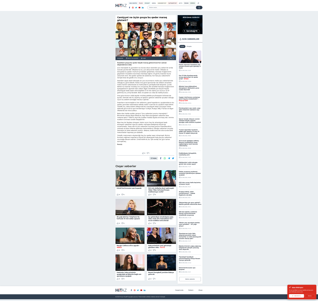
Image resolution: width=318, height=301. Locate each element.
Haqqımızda (179, 290)
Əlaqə (200, 290)
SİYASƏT (147, 3)
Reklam (190, 290)
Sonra (309, 296)
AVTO (180, 3)
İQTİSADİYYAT (172, 3)
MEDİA (154, 3)
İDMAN (186, 3)
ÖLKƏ (141, 3)
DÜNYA (192, 3)
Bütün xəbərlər (190, 279)
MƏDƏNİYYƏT (162, 3)
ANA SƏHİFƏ (133, 3)
